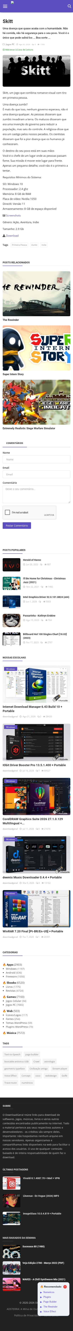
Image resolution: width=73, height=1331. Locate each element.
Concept (26, 1075)
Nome (6, 452)
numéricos (27, 1082)
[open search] (69, 6)
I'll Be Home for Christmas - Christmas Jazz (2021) (44, 580)
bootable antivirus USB (16, 1061)
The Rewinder (11, 320)
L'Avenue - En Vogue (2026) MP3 (41, 1195)
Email (6, 467)
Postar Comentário (17, 525)
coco (37, 1075)
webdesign (51, 1075)
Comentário (10, 482)
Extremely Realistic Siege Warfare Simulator (29, 428)
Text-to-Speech (12, 1054)
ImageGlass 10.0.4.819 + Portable (42, 1213)
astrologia (49, 1061)
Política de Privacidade (27, 1315)
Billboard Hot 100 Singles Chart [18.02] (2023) (45, 636)
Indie (44, 245)
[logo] (36, 6)
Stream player (59, 1068)
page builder (31, 1054)
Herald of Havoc (32, 560)
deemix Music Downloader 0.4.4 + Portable (32, 877)
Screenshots (13, 215)
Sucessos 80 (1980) (34, 1246)
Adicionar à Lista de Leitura (19, 49)
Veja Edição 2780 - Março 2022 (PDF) (43, 1262)
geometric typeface (14, 1068)
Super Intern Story (13, 374)
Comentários (14, 443)
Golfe (64, 1075)
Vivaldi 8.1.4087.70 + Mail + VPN (41, 1178)
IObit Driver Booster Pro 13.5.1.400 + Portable (34, 765)
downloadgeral (10, 716)
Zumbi (34, 245)
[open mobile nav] (5, 6)
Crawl (36, 1061)
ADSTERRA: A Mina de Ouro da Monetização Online (37, 1309)
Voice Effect (10, 1075)
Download (12, 235)
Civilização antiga (38, 1068)
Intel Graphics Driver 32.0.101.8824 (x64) (46, 597)
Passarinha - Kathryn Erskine (39, 615)
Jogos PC (10, 44)
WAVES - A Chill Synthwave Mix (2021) (44, 1279)
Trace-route (10, 1082)
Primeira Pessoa (19, 245)
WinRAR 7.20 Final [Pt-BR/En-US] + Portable (33, 931)
